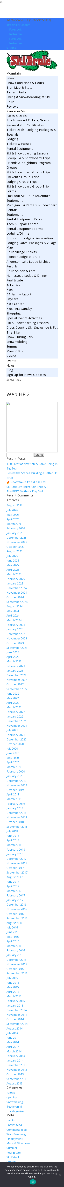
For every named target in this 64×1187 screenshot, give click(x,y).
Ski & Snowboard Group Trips (28, 172)
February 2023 (15, 666)
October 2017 (15, 868)
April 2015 (12, 992)
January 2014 (14, 1060)
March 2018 (14, 845)
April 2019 (12, 794)
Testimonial (14, 1106)
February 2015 (15, 1001)
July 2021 (12, 730)
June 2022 (12, 693)
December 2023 (16, 634)
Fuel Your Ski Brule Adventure (28, 196)
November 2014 (16, 1015)
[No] (59, 1174)
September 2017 (16, 872)
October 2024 (15, 597)
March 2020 (14, 767)
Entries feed (14, 1125)
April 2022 (12, 703)
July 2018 (12, 831)
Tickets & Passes (18, 144)
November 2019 (16, 785)
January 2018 (14, 854)
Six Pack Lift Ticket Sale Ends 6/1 (27, 487)
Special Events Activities (24, 318)
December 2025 (16, 537)
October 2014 (15, 1019)
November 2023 (16, 638)
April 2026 (12, 519)
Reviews (12, 106)
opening (11, 1097)
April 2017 (12, 886)
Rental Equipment (19, 149)
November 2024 (16, 592)
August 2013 (14, 1083)
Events (11, 361)
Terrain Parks (16, 92)
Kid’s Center (15, 304)
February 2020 (15, 771)
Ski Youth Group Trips (22, 177)
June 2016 (12, 932)
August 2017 (14, 877)
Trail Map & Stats (19, 87)
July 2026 (12, 510)
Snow (10, 78)
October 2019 (15, 790)
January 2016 (14, 955)
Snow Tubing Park (19, 337)
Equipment (14, 200)
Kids (9, 290)
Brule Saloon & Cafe (20, 271)
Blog (9, 370)
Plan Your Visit (17, 111)
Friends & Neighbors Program (28, 163)
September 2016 (16, 918)
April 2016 (12, 941)
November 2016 (16, 909)
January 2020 (14, 776)
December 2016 (16, 904)
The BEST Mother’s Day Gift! (24, 491)
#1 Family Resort (18, 294)
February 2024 (15, 625)
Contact (11, 1162)
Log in (10, 1120)
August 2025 (14, 551)
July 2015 (12, 978)
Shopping (13, 313)
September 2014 (16, 1024)
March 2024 (14, 620)
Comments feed (16, 1130)
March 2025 (14, 574)
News (10, 365)
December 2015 (16, 960)
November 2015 (16, 964)
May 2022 (12, 698)
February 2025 (15, 579)
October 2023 (15, 643)
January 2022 (14, 716)
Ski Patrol (12, 1157)
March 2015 (14, 996)
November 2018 (16, 817)
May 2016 (12, 937)
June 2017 (12, 881)
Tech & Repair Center (22, 224)
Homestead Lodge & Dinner (26, 276)
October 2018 (15, 822)
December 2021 (16, 721)
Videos (11, 356)
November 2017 (16, 863)
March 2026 (14, 524)
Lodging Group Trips (21, 182)
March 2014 (14, 1051)
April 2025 (12, 569)
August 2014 (14, 1028)
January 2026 (14, 533)
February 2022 (15, 712)
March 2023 (14, 661)
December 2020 (16, 739)
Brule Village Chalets (21, 252)
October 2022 (15, 684)
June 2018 (12, 836)
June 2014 (12, 1037)
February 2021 (15, 735)
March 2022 (14, 707)
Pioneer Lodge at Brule (23, 257)
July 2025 (12, 556)
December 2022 (16, 675)
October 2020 (15, 744)
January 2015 (14, 1005)
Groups (11, 167)
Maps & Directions (18, 1143)
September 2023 (16, 648)
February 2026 (15, 528)
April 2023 (12, 657)
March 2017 (14, 891)
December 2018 (16, 813)
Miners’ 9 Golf (16, 351)
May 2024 (12, 611)
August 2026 (14, 505)
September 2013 (16, 1079)
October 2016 (15, 914)
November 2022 (16, 680)
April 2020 (12, 762)
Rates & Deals (16, 116)
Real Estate (14, 280)
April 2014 (12, 1047)
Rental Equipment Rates (24, 219)
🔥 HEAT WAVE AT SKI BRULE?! (26, 482)
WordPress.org (16, 1134)
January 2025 (14, 583)
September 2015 (16, 973)
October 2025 (15, 547)
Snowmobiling (16, 342)
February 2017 (15, 895)
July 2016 (12, 927)
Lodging (12, 139)
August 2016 (14, 923)
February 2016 (15, 950)
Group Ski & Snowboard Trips (28, 158)
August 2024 (14, 606)
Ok (32, 1182)
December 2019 (16, 781)
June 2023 (12, 652)
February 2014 (15, 1056)
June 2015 (12, 982)
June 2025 (12, 560)
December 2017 (16, 859)
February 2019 (15, 804)
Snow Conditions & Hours (25, 83)
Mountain (13, 73)
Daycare (12, 299)
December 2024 (16, 588)
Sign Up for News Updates (26, 375)
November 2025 (16, 542)
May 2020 (12, 758)
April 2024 (12, 615)
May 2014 (12, 1042)
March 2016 (14, 946)
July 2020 (12, 748)
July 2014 (12, 1033)
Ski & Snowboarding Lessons (27, 153)
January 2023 (14, 671)
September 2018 (16, 826)
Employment (14, 1139)
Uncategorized (15, 1111)
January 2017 (14, 900)
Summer (12, 346)
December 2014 (16, 1010)
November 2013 (16, 1069)
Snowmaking (14, 1102)
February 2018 (15, 849)
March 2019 (14, 799)
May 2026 (12, 515)
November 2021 (16, 725)
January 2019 (14, 808)
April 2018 (12, 840)
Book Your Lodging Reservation (29, 238)
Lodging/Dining (17, 233)
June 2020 (12, 753)
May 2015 (12, 987)
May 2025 (12, 565)
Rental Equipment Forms (24, 229)
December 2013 (16, 1065)
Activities (13, 285)
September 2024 (16, 602)
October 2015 (15, 969)
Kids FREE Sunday (19, 309)
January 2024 (14, 629)
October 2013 (15, 1074)
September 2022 (16, 689)
